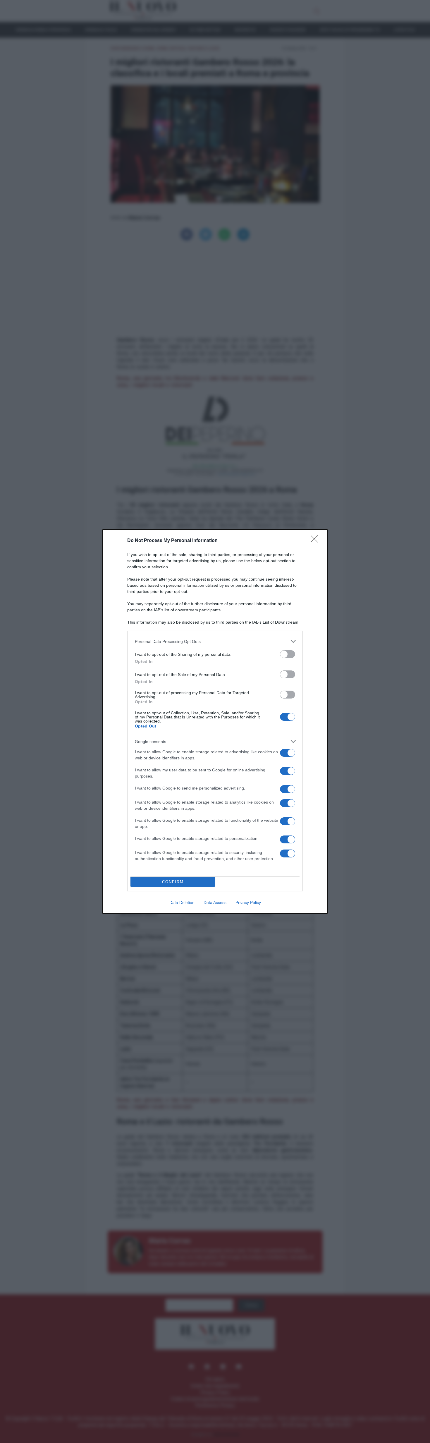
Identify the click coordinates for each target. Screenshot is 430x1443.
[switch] (287, 654)
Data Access (215, 902)
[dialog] (215, 721)
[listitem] (215, 641)
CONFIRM (173, 882)
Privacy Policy (248, 902)
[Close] (316, 540)
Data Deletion (182, 902)
